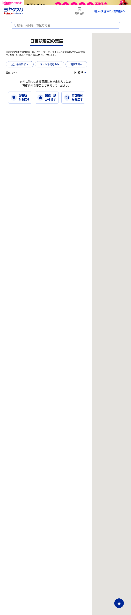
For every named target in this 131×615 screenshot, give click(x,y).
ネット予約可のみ (49, 64)
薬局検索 (79, 13)
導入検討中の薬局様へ (109, 11)
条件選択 (21, 64)
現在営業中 (76, 64)
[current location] (119, 603)
